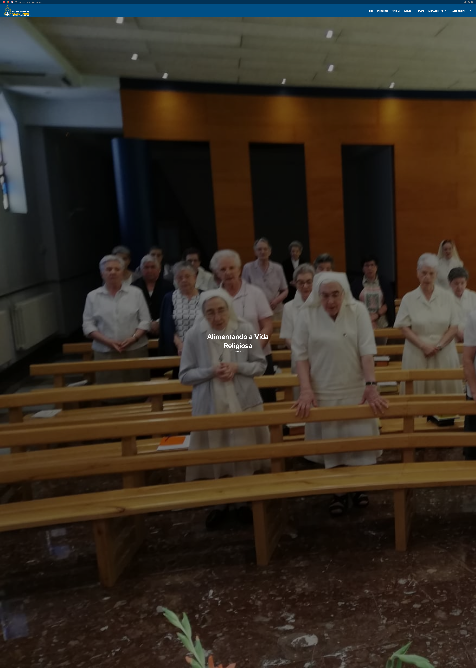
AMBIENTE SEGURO (459, 11)
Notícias (396, 11)
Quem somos (382, 11)
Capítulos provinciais (438, 11)
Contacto (419, 11)
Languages (38, 2)
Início (370, 11)
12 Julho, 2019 (238, 352)
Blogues (407, 11)
